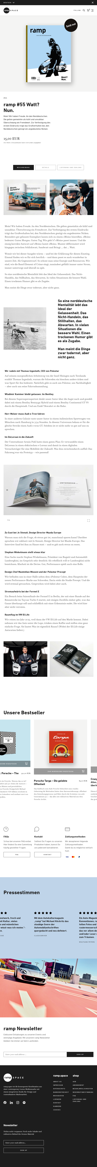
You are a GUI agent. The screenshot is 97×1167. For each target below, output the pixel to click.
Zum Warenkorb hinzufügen (58, 771)
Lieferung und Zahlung (71, 167)
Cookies (57, 1110)
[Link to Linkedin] (13, 1102)
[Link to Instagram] (19, 1102)
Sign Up (23, 1150)
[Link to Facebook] (7, 1102)
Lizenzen (57, 1099)
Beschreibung (23, 167)
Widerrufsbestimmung (83, 1092)
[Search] (83, 10)
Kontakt (47, 854)
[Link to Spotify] (26, 1102)
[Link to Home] (11, 10)
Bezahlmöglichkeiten (83, 1088)
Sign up (80, 1054)
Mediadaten (58, 1096)
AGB (74, 1081)
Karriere (57, 1106)
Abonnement (78, 1085)
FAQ (16, 854)
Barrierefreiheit (61, 1092)
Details (45, 167)
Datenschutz (59, 1088)
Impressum (58, 1085)
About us (57, 1081)
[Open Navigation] (92, 10)
